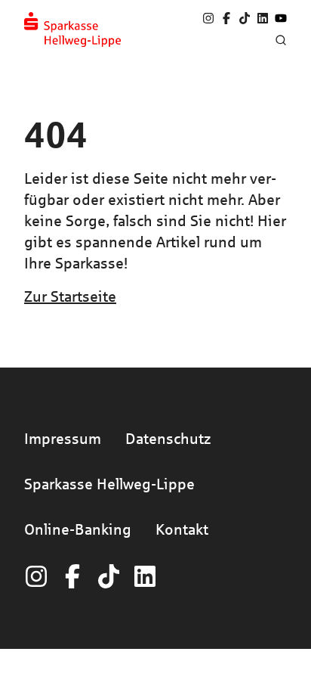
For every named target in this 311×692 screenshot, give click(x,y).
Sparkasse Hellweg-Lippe (109, 483)
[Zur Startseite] (72, 29)
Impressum (62, 438)
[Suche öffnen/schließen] (281, 40)
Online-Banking (77, 529)
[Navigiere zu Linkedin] (263, 18)
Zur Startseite (70, 296)
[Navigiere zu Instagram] (208, 18)
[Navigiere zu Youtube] (281, 18)
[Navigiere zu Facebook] (226, 18)
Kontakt (182, 529)
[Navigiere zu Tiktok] (245, 18)
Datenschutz (168, 438)
